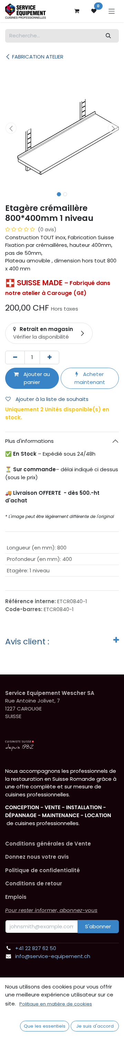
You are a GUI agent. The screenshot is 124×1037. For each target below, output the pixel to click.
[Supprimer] (15, 357)
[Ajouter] (49, 357)
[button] (11, 128)
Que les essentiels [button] (44, 1026)
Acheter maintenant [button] (89, 378)
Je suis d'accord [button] (95, 1026)
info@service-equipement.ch (52, 956)
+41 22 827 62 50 (35, 948)
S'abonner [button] (98, 926)
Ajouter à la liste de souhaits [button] (51, 399)
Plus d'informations (29, 441)
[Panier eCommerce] (77, 11)
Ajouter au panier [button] (36, 378)
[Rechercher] (108, 36)
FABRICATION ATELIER (37, 56)
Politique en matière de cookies (55, 1004)
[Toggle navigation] (111, 10)
